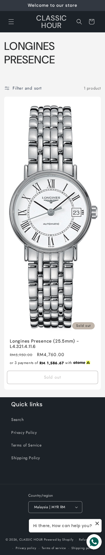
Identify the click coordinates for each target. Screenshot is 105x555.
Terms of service (54, 548)
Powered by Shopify (59, 539)
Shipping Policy (25, 458)
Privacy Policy (24, 432)
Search (17, 419)
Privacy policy (26, 548)
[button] (11, 21)
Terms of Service (26, 445)
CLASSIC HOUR (31, 539)
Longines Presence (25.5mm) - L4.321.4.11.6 (44, 344)
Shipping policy (83, 548)
